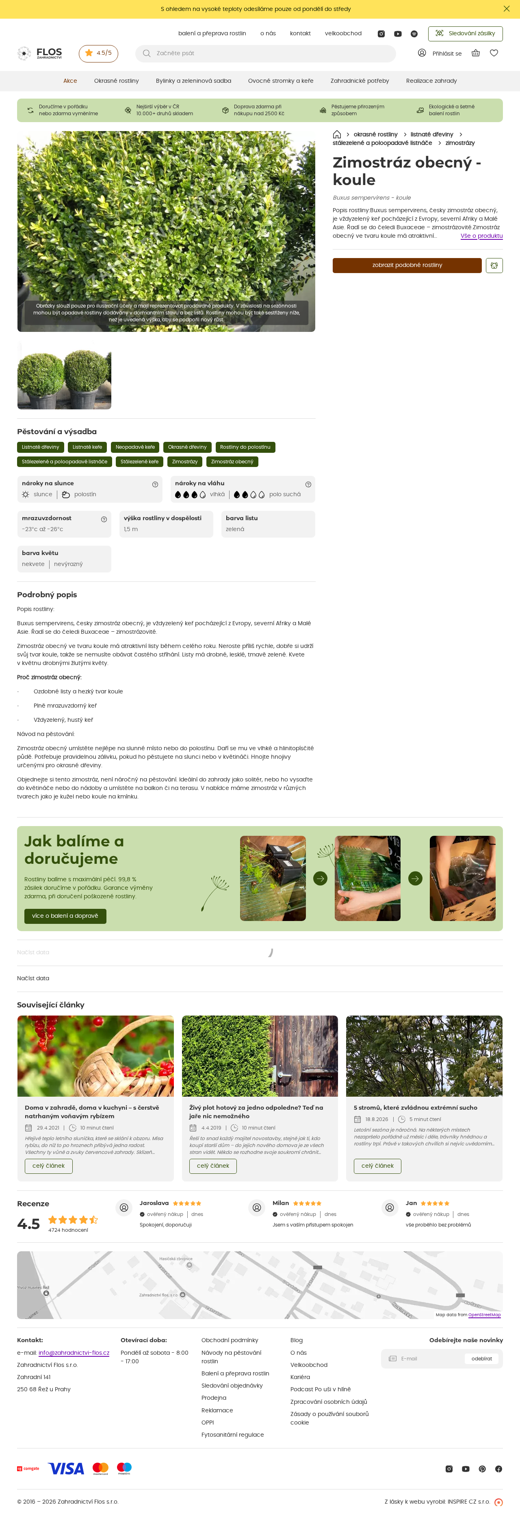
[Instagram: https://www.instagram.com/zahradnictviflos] (381, 34)
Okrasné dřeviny (187, 447)
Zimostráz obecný (232, 461)
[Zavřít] (507, 9)
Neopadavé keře (135, 447)
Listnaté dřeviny (40, 447)
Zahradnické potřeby (360, 81)
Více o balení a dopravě (65, 916)
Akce (70, 81)
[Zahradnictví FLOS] (39, 53)
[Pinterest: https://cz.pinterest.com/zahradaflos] (482, 1469)
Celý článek (48, 1166)
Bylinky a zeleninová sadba (193, 81)
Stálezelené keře (139, 461)
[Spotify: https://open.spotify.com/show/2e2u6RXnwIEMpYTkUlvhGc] (414, 34)
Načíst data (145, 953)
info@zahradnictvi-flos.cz (74, 1353)
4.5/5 (104, 53)
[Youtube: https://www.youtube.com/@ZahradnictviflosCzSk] (398, 34)
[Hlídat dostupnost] (494, 265)
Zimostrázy (185, 461)
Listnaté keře (87, 447)
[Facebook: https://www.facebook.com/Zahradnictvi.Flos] (498, 1469)
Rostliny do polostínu (245, 447)
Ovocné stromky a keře (281, 81)
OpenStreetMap (484, 1315)
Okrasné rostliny (116, 81)
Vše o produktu (482, 236)
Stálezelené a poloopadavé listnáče (64, 461)
